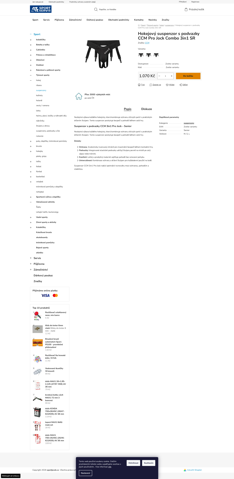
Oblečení (40, 60)
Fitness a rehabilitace (46, 55)
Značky (38, 281)
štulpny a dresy (43, 125)
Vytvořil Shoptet (194, 470)
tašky (38, 161)
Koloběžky (41, 227)
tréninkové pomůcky (45, 242)
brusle (39, 146)
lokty (38, 110)
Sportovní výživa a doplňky (48, 197)
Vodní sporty (42, 217)
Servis (37, 258)
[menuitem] (35, 20)
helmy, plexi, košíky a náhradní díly (51, 115)
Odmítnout (133, 463)
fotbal (38, 166)
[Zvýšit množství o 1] (171, 76)
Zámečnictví (41, 269)
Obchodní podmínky (56, 2)
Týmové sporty (42, 75)
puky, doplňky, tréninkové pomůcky (51, 141)
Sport (37, 34)
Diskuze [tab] (146, 109)
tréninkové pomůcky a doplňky (49, 186)
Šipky (38, 207)
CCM (147, 42)
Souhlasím (148, 463)
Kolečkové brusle (44, 232)
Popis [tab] (127, 109)
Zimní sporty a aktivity (46, 222)
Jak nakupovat (37, 2)
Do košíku (188, 76)
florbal (39, 171)
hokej (38, 80)
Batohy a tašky (43, 44)
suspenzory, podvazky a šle (48, 131)
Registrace (195, 2)
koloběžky (40, 39)
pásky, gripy (41, 156)
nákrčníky (40, 120)
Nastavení (85, 473)
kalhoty (39, 95)
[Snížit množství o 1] (159, 76)
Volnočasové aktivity (45, 202)
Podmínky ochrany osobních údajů (82, 2)
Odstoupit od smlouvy (10, 476)
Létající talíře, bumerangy (47, 212)
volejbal (39, 181)
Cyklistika (40, 49)
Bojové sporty (42, 247)
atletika (39, 252)
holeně (39, 100)
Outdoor (40, 65)
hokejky (39, 151)
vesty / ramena (42, 105)
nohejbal (40, 191)
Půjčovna (39, 264)
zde (109, 466)
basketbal (40, 176)
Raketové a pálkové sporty (48, 70)
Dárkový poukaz (43, 275)
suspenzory (41, 90)
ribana (39, 85)
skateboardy (42, 237)
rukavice (39, 136)
